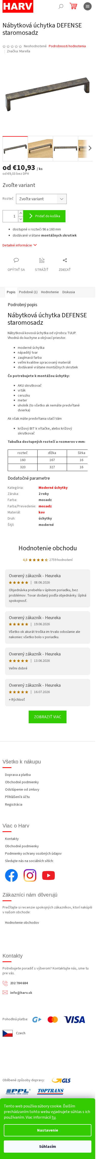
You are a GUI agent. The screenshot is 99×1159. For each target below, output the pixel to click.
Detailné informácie (17, 245)
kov (42, 512)
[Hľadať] (61, 6)
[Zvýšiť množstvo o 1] (20, 213)
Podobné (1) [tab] (28, 292)
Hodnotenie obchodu (48, 548)
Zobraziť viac (47, 717)
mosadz (45, 506)
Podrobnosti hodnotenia (67, 46)
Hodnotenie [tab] (50, 292)
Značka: (18, 51)
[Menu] (87, 6)
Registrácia (13, 804)
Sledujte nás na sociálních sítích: (29, 861)
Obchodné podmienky (22, 782)
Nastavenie (47, 1130)
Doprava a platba (18, 774)
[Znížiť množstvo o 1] (20, 219)
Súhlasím (47, 1146)
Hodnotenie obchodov (22, 922)
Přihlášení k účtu (17, 797)
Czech (20, 1033)
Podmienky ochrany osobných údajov (33, 853)
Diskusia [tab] (68, 292)
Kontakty (12, 838)
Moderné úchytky (53, 487)
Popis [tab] (11, 292)
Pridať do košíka (47, 216)
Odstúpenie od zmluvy (22, 789)
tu (54, 1117)
